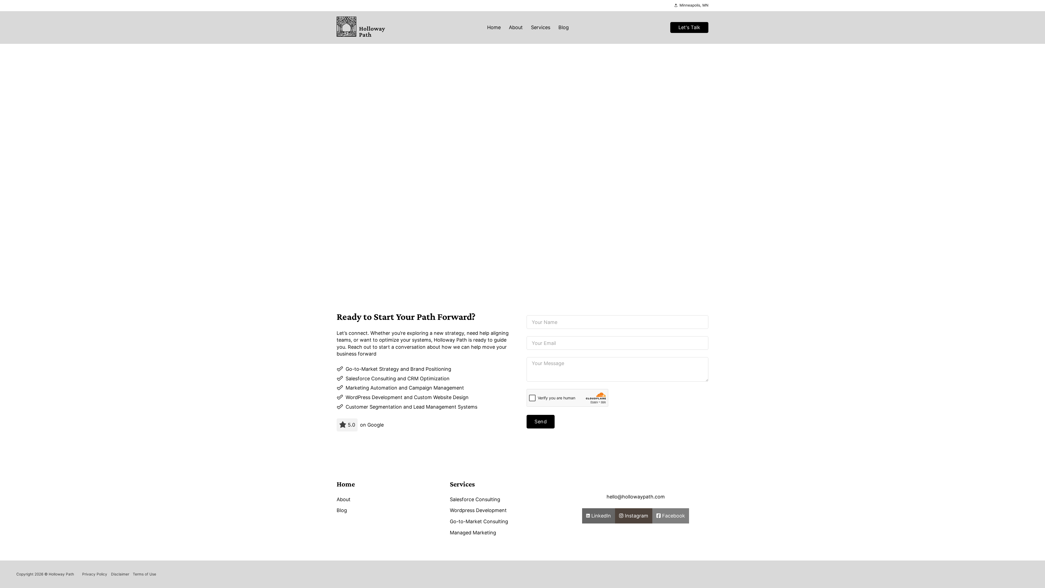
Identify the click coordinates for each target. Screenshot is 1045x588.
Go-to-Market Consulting (479, 521)
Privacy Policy (94, 574)
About (516, 27)
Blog (563, 27)
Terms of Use (144, 574)
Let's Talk (689, 27)
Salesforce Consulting (475, 499)
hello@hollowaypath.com (636, 497)
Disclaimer (120, 574)
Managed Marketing (473, 532)
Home (494, 27)
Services (540, 27)
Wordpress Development (478, 510)
